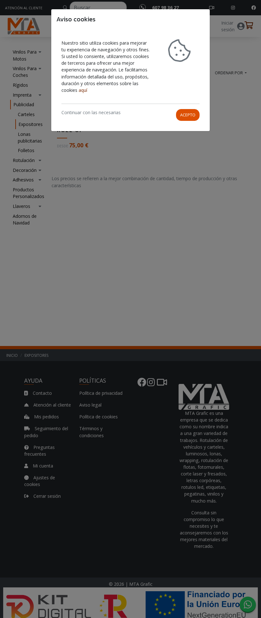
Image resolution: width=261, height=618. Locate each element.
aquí (83, 90)
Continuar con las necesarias (91, 112)
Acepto (187, 115)
